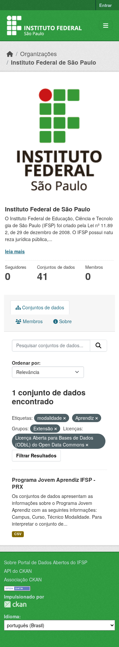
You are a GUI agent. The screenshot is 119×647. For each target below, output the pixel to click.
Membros (32, 321)
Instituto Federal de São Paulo (53, 62)
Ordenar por (25, 362)
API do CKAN (18, 571)
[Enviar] (98, 346)
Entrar (105, 5)
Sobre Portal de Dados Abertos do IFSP (45, 562)
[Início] (10, 53)
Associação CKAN (23, 579)
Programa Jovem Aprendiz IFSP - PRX (53, 483)
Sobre (65, 321)
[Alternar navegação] (105, 25)
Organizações (38, 53)
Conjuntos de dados (42, 307)
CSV (17, 533)
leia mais (15, 251)
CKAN (15, 604)
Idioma (11, 616)
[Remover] (64, 418)
